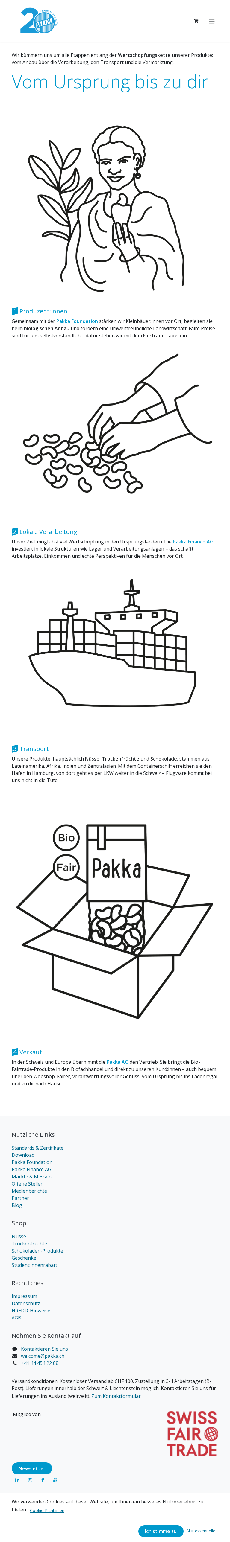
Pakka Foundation (32, 1162)
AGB (16, 1317)
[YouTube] (55, 1480)
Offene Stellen (27, 1183)
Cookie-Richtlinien (47, 1510)
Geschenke (24, 1258)
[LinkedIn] (17, 1480)
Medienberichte (29, 1191)
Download (23, 1155)
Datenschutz (26, 1303)
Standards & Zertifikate (37, 1148)
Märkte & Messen (32, 1176)
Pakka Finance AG (31, 1169)
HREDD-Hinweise (31, 1310)
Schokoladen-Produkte (37, 1250)
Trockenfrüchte (29, 1243)
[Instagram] (30, 1480)
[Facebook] (43, 1480)
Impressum (24, 1296)
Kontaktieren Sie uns (44, 1349)
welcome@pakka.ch (42, 1356)
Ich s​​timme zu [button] (161, 1531)
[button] (201, 1530)
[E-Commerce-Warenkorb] (196, 21)
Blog (17, 1205)
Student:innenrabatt (34, 1265)
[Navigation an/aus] (211, 21)
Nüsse (19, 1236)
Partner (20, 1198)
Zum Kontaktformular (116, 1396)
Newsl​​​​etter (32, 1468)
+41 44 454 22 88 (39, 1363)
